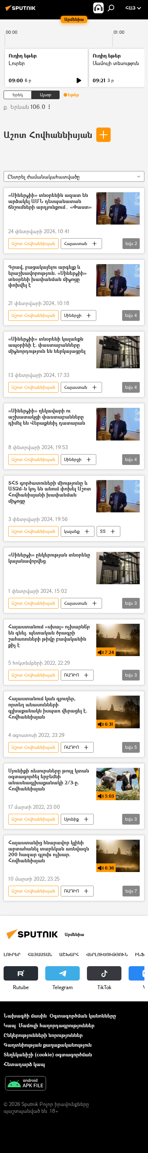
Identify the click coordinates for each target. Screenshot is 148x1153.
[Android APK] (25, 1084)
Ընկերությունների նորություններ (43, 1035)
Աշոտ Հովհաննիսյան (48, 134)
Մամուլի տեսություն (116, 63)
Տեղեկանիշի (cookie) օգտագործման (48, 1054)
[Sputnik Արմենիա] (22, 10)
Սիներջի (73, 315)
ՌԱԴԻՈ (71, 675)
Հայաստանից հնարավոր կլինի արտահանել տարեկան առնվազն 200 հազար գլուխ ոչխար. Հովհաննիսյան (48, 852)
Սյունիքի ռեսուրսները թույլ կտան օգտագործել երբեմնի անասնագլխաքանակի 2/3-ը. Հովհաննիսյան (48, 780)
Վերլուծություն (107, 954)
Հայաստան (75, 243)
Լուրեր (17, 63)
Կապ (10, 1025)
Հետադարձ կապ (24, 1064)
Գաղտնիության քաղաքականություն (48, 1044)
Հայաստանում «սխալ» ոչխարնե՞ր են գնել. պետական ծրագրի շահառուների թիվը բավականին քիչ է (49, 636)
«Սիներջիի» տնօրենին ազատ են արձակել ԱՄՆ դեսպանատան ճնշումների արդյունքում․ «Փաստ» (50, 201)
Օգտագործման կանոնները (83, 1015)
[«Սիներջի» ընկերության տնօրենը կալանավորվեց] (118, 568)
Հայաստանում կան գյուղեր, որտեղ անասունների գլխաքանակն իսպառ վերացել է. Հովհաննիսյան (47, 708)
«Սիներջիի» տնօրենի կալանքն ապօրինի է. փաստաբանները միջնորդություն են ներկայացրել (46, 345)
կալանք (72, 531)
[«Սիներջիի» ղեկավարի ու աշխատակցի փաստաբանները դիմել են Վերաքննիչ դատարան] (118, 424)
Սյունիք (71, 819)
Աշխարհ (69, 954)
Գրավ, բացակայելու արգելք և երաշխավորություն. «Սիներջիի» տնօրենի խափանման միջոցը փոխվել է (47, 276)
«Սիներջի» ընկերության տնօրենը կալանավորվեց (49, 558)
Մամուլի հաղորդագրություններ (56, 1025)
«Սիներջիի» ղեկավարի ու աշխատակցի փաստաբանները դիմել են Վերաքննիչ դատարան (46, 417)
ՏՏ (103, 531)
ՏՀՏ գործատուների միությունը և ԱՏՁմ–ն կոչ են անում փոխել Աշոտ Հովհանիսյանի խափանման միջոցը (49, 492)
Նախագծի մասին (25, 1015)
